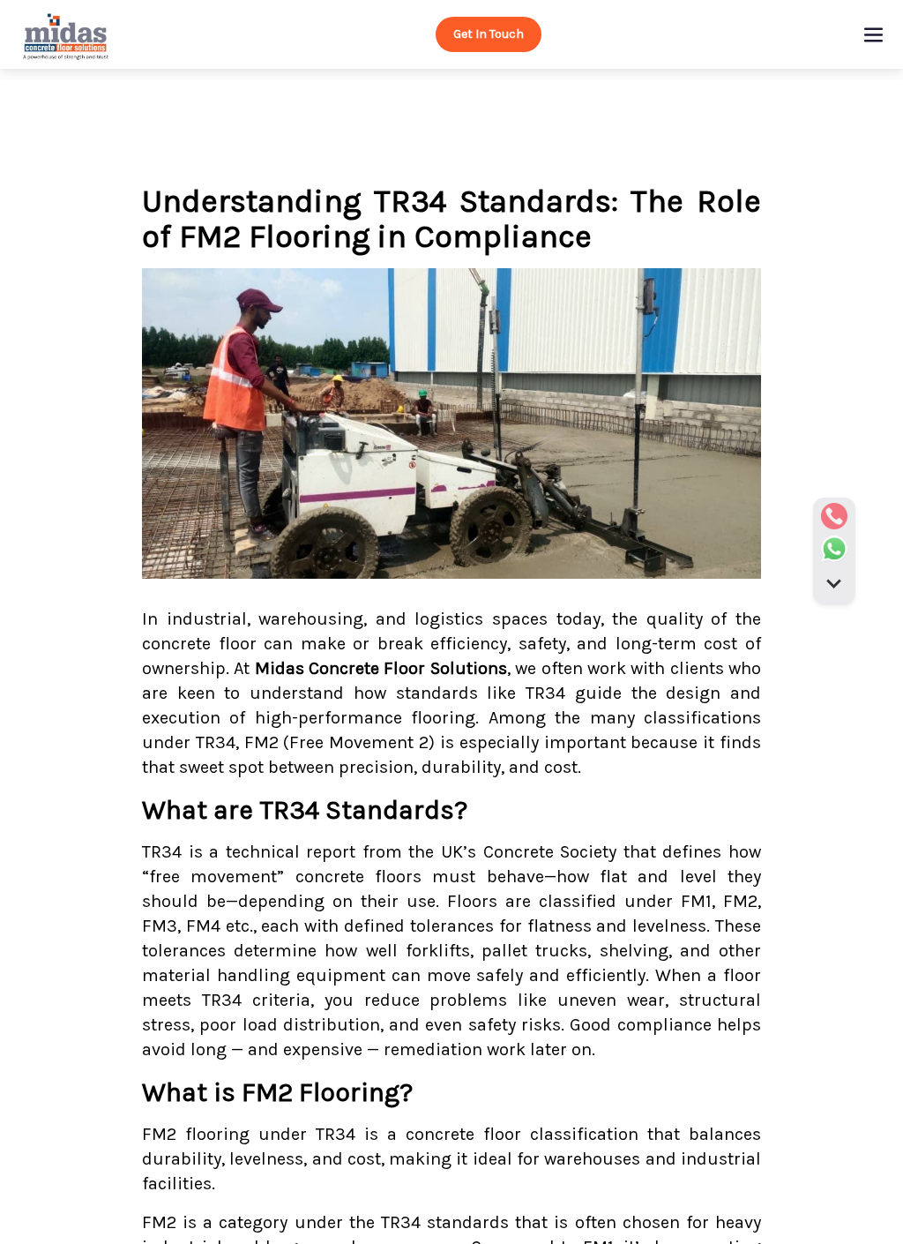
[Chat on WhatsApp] (834, 549)
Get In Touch (488, 33)
